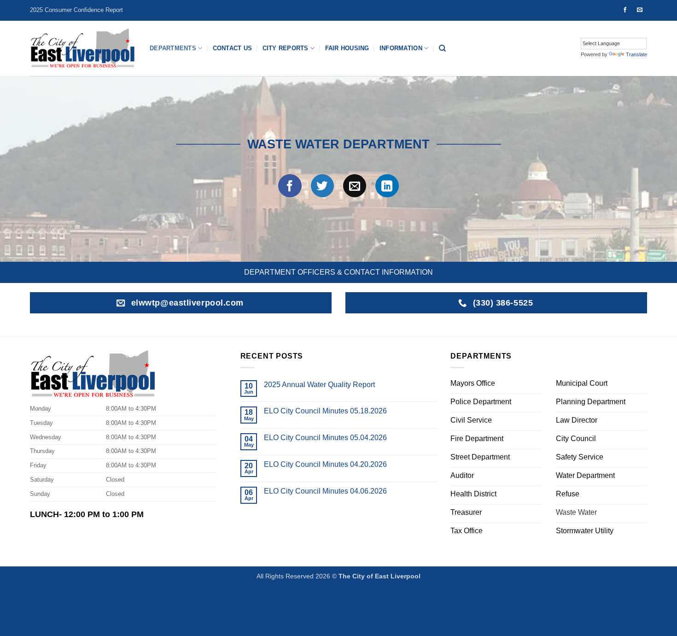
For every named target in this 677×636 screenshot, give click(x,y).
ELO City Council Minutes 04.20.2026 (325, 464)
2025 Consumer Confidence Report (76, 9)
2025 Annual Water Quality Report (319, 385)
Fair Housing (347, 48)
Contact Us (232, 48)
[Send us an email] (639, 10)
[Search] (442, 48)
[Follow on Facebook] (625, 10)
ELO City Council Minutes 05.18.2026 (325, 411)
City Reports (286, 48)
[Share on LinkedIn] (386, 185)
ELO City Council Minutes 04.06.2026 (325, 491)
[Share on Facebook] (289, 185)
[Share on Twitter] (322, 185)
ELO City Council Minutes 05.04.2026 (325, 438)
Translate (636, 54)
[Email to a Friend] (354, 185)
